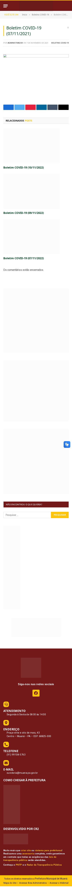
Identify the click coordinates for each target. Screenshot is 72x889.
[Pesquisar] (68, 6)
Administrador (15, 43)
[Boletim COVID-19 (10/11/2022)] (36, 145)
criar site (26, 850)
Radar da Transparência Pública (44, 865)
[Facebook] (35, 693)
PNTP (19, 865)
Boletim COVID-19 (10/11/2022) (23, 167)
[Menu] (5, 6)
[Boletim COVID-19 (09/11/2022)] (36, 191)
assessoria (28, 853)
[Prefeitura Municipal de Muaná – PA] (36, 6)
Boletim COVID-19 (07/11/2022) (23, 258)
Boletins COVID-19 (60, 43)
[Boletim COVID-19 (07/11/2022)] (36, 236)
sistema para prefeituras (48, 850)
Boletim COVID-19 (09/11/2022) (23, 213)
